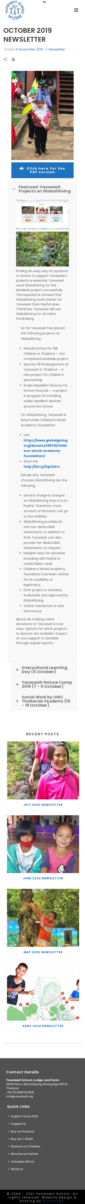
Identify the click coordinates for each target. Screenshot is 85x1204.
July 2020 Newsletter (43, 805)
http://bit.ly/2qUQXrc (42, 466)
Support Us (18, 1124)
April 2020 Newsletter (43, 1026)
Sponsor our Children (25, 1146)
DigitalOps (53, 1201)
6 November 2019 (29, 49)
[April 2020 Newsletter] (43, 992)
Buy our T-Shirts (22, 1139)
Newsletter (57, 49)
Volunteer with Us (22, 1161)
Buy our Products (22, 1131)
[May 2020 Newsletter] (43, 918)
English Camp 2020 (24, 1116)
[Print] (16, 59)
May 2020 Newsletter (43, 952)
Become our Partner (24, 1154)
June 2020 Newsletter (43, 878)
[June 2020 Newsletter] (43, 844)
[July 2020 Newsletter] (43, 770)
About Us (17, 1169)
